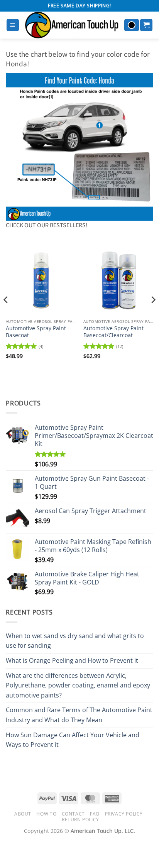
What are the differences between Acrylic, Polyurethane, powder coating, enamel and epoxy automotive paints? (78, 685)
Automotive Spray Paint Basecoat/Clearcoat (113, 331)
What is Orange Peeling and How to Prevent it (72, 660)
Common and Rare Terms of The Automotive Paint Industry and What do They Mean (79, 715)
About (22, 814)
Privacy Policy (124, 814)
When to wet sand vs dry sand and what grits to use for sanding (75, 641)
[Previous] (6, 315)
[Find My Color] (131, 25)
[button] (13, 25)
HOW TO (46, 814)
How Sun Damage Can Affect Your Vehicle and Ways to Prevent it (72, 740)
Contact (73, 814)
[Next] (152, 315)
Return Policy (80, 819)
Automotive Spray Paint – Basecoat (38, 331)
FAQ (95, 814)
